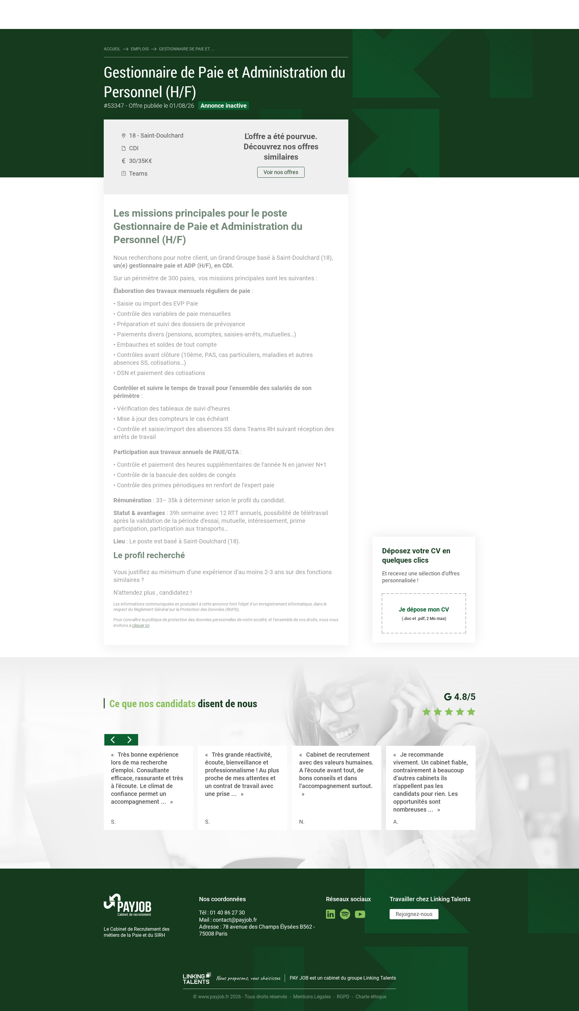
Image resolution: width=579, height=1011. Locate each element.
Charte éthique (371, 997)
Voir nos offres (281, 172)
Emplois (140, 48)
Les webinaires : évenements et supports (212, 5)
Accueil (112, 48)
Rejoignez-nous (414, 914)
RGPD (343, 997)
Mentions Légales (312, 997)
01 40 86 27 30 (227, 912)
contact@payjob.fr (235, 920)
